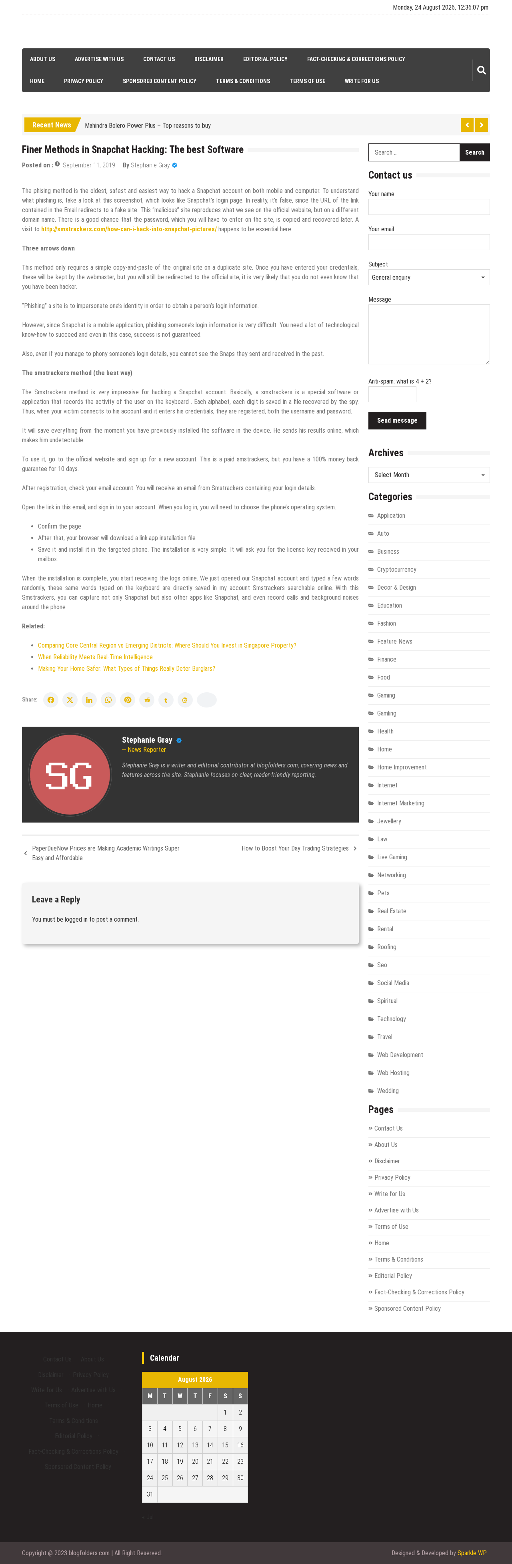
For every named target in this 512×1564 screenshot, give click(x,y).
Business (388, 551)
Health (385, 731)
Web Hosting (393, 1073)
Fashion (386, 623)
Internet (387, 785)
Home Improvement (402, 767)
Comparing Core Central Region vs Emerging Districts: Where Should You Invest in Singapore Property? (167, 645)
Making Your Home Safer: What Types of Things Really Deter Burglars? (126, 668)
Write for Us (362, 81)
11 (165, 1445)
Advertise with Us (99, 59)
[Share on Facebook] (50, 699)
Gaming (386, 695)
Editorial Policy (265, 59)
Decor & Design (396, 587)
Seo (382, 965)
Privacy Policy (83, 81)
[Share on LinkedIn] (89, 699)
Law (382, 839)
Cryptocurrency (396, 569)
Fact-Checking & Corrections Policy (356, 59)
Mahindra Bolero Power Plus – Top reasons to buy (148, 123)
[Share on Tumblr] (166, 699)
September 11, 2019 (89, 165)
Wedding (388, 1091)
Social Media (393, 983)
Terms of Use (307, 81)
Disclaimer (209, 59)
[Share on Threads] (185, 699)
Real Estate (391, 911)
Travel (384, 1037)
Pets (383, 893)
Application (391, 515)
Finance (386, 659)
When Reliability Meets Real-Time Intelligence (95, 657)
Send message (397, 420)
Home (37, 81)
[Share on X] (70, 699)
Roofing (386, 947)
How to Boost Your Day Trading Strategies (295, 848)
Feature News (394, 641)
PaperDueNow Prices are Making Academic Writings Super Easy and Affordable (106, 853)
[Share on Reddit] (146, 699)
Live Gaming (392, 857)
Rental (385, 929)
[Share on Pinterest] (127, 699)
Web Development (400, 1055)
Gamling (386, 713)
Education (389, 605)
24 (150, 1478)
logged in (76, 919)
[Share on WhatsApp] (108, 699)
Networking (391, 875)
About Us (42, 59)
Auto (383, 533)
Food (383, 677)
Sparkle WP (472, 1553)
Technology (391, 1019)
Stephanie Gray (150, 165)
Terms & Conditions (243, 81)
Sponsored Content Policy (159, 81)
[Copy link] (207, 699)
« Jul (148, 1517)
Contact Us (159, 59)
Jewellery (389, 821)
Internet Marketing (400, 803)
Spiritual (387, 1001)
